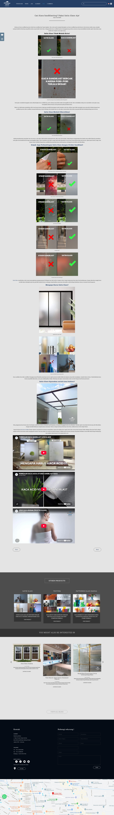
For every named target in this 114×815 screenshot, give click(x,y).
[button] (21, 769)
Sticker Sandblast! (75, 145)
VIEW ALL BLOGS (57, 712)
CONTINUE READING (27, 671)
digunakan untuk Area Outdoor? (57, 381)
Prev (16, 549)
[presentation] (11, 661)
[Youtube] (24, 761)
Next (97, 549)
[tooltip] (2, 35)
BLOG (44, 3)
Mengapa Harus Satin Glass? (57, 285)
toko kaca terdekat (25, 429)
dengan (65, 145)
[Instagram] (20, 761)
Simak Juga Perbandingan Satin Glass (46, 145)
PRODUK (26, 3)
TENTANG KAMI (19, 3)
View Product (27, 619)
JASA (32, 3)
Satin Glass (15, 280)
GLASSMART (37, 3)
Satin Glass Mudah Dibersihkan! (57, 112)
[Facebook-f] (16, 761)
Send (97, 767)
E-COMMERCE (50, 3)
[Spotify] (28, 761)
